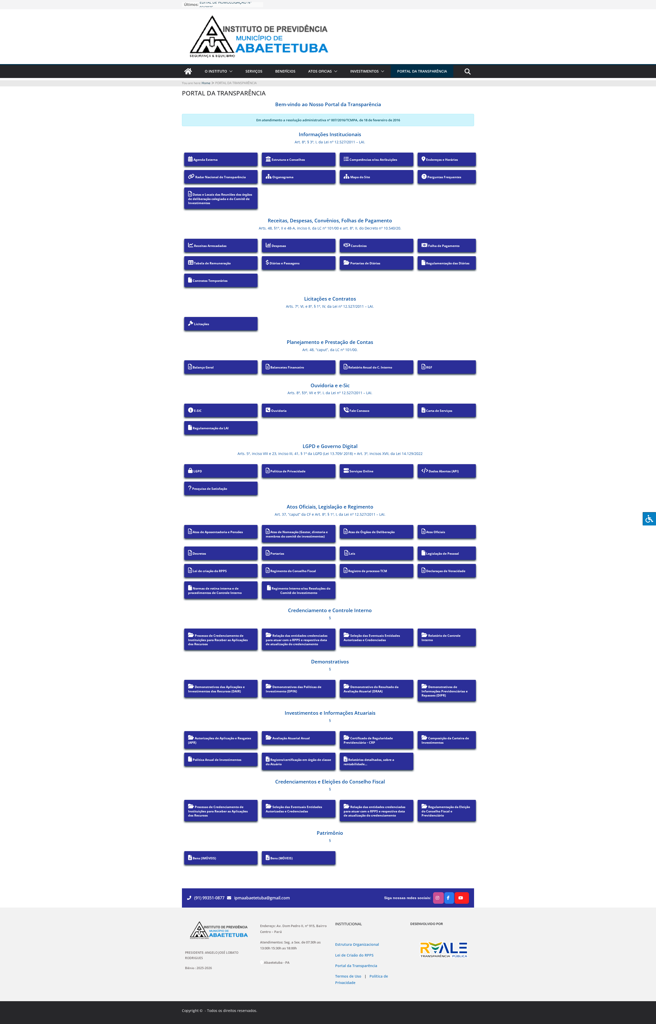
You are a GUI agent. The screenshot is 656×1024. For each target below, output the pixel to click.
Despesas (278, 246)
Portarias (277, 553)
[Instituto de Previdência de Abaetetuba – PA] (188, 71)
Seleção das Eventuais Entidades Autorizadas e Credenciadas (372, 637)
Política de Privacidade (287, 471)
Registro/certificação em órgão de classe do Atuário (298, 762)
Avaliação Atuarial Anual (291, 738)
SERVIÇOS (253, 71)
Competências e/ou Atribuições (373, 159)
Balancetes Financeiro (287, 367)
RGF (428, 367)
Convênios (358, 246)
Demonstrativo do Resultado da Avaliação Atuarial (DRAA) (371, 689)
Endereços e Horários (441, 159)
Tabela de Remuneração (212, 263)
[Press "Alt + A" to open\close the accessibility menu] (649, 518)
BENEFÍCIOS (285, 71)
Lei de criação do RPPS (209, 571)
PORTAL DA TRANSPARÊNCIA (422, 71)
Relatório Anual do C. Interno (369, 367)
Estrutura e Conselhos (288, 159)
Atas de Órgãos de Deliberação (371, 532)
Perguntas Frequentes (444, 177)
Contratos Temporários (210, 281)
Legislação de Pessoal (442, 553)
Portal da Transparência (356, 965)
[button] (230, 71)
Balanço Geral (203, 367)
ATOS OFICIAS (320, 71)
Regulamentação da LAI (210, 428)
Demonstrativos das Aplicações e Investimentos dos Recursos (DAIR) (216, 689)
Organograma (282, 177)
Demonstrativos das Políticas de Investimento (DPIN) (293, 689)
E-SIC (197, 411)
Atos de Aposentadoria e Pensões (217, 532)
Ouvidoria (278, 411)
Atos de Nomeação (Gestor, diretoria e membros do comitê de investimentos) (297, 534)
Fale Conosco (359, 411)
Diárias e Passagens (284, 263)
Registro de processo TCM (367, 571)
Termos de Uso (348, 976)
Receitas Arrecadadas (210, 246)
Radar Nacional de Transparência (220, 177)
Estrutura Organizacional (357, 944)
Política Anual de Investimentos (216, 760)
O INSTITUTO (216, 71)
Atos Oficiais (435, 532)
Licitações (201, 324)
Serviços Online (361, 471)
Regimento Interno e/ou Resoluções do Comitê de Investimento (300, 590)
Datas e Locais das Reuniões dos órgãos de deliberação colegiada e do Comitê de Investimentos (220, 198)
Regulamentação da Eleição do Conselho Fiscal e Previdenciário (446, 811)
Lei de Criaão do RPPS (354, 955)
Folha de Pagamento (443, 246)
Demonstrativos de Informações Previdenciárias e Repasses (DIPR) (445, 691)
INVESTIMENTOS (364, 71)
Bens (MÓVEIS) (281, 858)
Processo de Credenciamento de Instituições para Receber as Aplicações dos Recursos (218, 639)
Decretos (199, 553)
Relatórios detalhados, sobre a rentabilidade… (369, 762)
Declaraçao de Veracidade (445, 571)
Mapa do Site (360, 177)
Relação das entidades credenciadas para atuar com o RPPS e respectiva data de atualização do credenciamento (296, 639)
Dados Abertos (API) (443, 471)
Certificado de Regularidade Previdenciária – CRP (368, 740)
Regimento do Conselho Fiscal (293, 571)
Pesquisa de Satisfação (209, 488)
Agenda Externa (205, 159)
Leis (351, 553)
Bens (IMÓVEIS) (204, 858)
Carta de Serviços (438, 411)
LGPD (197, 471)
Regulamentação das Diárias (447, 263)
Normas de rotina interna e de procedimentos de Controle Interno (215, 590)
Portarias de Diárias (365, 263)
